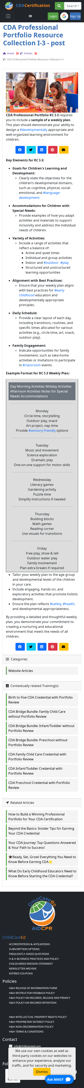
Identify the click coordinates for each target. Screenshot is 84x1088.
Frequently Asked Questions (29, 954)
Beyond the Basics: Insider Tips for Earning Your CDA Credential (41, 831)
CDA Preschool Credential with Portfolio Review (39, 785)
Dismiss (42, 1072)
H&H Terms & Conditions (26, 1031)
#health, (69, 604)
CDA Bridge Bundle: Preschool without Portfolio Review (37, 742)
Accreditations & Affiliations (29, 944)
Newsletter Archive (22, 968)
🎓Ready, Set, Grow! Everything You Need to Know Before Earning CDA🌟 (42, 859)
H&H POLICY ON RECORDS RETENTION (32, 1002)
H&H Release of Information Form (33, 988)
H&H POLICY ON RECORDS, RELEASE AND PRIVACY (39, 998)
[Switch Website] (30, 16)
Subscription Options (24, 949)
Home (10, 53)
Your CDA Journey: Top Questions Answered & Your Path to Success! (42, 845)
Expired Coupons (21, 973)
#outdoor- (52, 262)
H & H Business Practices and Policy (34, 959)
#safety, (56, 604)
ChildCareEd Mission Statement (31, 963)
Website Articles (20, 670)
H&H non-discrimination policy (31, 1026)
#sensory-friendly (42, 430)
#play (64, 262)
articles (27, 53)
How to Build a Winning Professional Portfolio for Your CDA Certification (36, 816)
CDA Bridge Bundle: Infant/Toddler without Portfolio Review (41, 728)
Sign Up (75, 16)
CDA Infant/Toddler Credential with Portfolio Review (35, 771)
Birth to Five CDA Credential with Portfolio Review (40, 699)
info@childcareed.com (27, 1046)
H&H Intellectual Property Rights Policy (38, 1017)
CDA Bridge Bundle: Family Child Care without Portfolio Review (36, 714)
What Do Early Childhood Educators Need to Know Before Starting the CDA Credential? (42, 873)
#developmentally (33, 129)
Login (53, 16)
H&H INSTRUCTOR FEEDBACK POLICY (32, 993)
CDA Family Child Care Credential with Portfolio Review (37, 756)
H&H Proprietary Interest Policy (31, 1022)
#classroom (32, 365)
